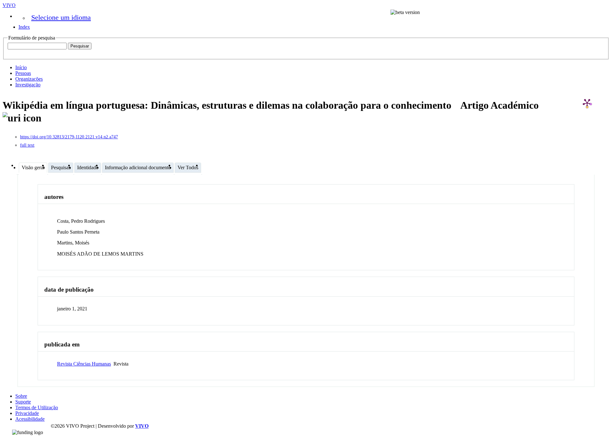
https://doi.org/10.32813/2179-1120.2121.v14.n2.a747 (69, 136)
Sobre (21, 396)
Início (21, 67)
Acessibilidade (30, 419)
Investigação (27, 84)
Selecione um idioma (61, 17)
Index (24, 27)
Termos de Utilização (36, 407)
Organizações (29, 79)
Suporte (23, 401)
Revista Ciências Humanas (84, 364)
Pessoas (23, 73)
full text (27, 145)
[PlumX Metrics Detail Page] (587, 103)
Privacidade (27, 413)
